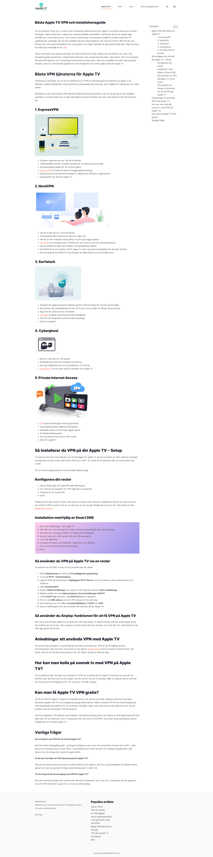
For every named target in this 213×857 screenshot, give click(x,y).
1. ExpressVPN (164, 37)
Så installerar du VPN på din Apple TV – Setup (163, 58)
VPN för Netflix (98, 810)
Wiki (93, 840)
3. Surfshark (163, 44)
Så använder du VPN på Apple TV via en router (167, 78)
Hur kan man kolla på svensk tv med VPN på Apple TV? (162, 107)
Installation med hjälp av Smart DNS (166, 71)
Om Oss (38, 815)
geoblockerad (93, 649)
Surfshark (45, 315)
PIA (42, 423)
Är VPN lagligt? (98, 813)
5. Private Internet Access (165, 51)
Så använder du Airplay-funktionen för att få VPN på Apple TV (166, 90)
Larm (131, 7)
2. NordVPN (163, 40)
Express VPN (46, 170)
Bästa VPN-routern (44, 508)
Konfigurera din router (164, 64)
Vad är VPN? (97, 807)
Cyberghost (46, 369)
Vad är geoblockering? (101, 816)
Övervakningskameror (150, 7)
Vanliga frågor (158, 120)
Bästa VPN (106, 7)
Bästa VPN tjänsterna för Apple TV (163, 32)
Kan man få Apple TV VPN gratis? (164, 115)
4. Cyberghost (164, 47)
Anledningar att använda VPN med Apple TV (163, 99)
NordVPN (44, 243)
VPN (119, 7)
